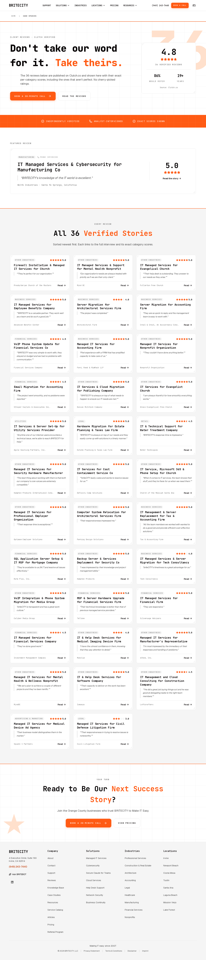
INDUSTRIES (80, 5)
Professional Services (135, 858)
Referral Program (55, 932)
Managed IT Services (96, 858)
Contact (51, 865)
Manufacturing (132, 902)
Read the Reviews (74, 96)
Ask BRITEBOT (19, 874)
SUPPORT (47, 5)
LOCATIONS (96, 5)
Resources (53, 902)
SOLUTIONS (61, 5)
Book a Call (179, 5)
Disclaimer (132, 951)
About (50, 858)
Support (51, 873)
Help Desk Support (95, 887)
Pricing (51, 924)
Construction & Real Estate (138, 865)
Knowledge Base (56, 887)
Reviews (52, 880)
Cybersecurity (93, 865)
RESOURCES (128, 5)
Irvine (166, 858)
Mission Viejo (169, 902)
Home (13, 16)
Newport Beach (170, 865)
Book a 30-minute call (30, 96)
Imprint (145, 951)
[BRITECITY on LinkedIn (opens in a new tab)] (12, 882)
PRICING (114, 5)
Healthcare (130, 895)
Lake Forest (169, 909)
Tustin (166, 880)
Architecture (130, 873)
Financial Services (134, 909)
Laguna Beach (170, 895)
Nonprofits (130, 917)
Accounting (130, 880)
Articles (51, 917)
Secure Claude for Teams (98, 873)
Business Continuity (96, 902)
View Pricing (127, 823)
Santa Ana (168, 887)
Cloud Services (93, 880)
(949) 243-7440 (160, 5)
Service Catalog (55, 909)
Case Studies (54, 895)
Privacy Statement (92, 951)
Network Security (94, 895)
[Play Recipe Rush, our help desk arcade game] (194, 5)
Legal (127, 887)
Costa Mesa (169, 873)
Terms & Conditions (113, 951)
